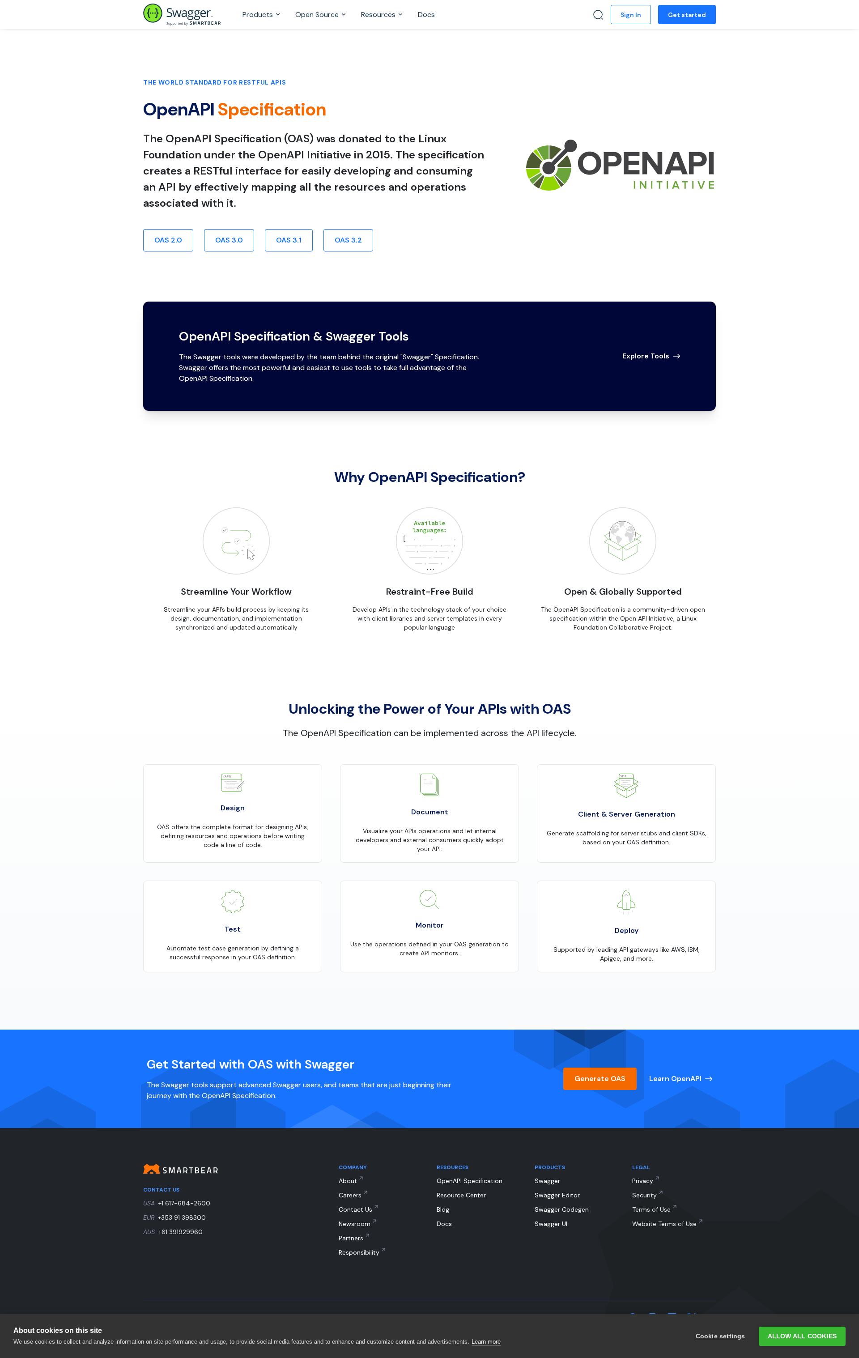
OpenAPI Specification (469, 1181)
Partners (351, 1238)
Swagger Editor (557, 1195)
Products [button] (258, 14)
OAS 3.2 (348, 240)
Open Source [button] (317, 14)
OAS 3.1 (289, 240)
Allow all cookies (802, 1336)
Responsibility (359, 1252)
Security (644, 1195)
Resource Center (461, 1195)
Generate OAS (599, 1078)
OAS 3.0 (229, 240)
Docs (426, 14)
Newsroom (354, 1224)
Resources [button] (379, 14)
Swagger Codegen (562, 1209)
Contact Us (355, 1209)
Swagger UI (551, 1224)
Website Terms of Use (664, 1224)
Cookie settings (720, 1336)
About (348, 1181)
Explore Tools (645, 356)
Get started (687, 15)
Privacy (642, 1181)
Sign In (631, 15)
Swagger (547, 1181)
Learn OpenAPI (675, 1078)
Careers (350, 1195)
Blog (443, 1209)
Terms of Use (651, 1209)
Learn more (486, 1341)
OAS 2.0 (168, 240)
